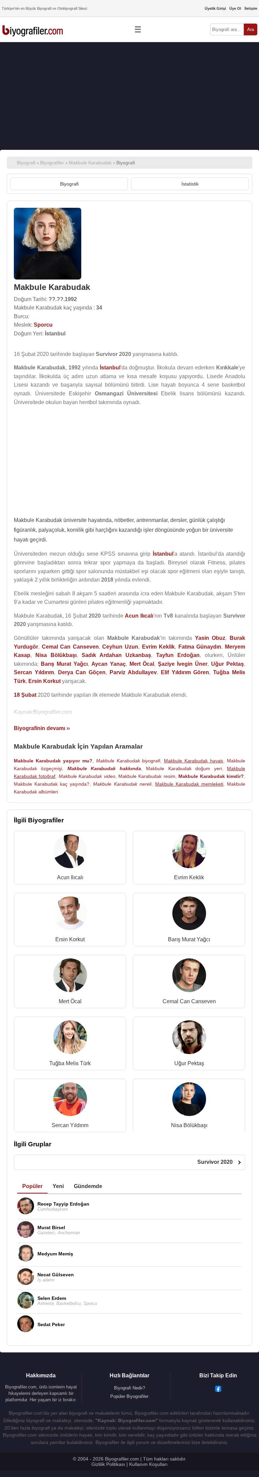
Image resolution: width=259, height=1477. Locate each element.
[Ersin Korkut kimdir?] (70, 914)
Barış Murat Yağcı (189, 939)
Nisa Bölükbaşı (189, 1125)
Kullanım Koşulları (148, 1464)
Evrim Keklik (189, 877)
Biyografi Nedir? (129, 1387)
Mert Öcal (70, 1001)
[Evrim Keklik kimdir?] (189, 852)
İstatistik (190, 184)
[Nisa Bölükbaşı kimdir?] (189, 1100)
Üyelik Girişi (215, 8)
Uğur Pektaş (189, 1063)
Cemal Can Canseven (189, 1001)
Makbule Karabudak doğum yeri (184, 768)
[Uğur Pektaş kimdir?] (189, 1038)
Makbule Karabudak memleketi (189, 784)
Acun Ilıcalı (70, 877)
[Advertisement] (129, 96)
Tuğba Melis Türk (70, 1063)
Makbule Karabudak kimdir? (211, 776)
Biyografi (69, 184)
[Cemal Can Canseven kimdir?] (189, 976)
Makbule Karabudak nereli (122, 784)
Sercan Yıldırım (70, 1125)
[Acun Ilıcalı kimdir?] (70, 852)
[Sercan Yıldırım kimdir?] (70, 1100)
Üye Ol (235, 8)
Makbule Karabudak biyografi (128, 760)
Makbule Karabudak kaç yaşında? (51, 784)
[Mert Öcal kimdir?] (70, 976)
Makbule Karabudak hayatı (193, 760)
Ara (250, 29)
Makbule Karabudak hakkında (104, 768)
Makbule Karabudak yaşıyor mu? (53, 760)
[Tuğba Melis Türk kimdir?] (70, 1038)
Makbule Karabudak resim (146, 776)
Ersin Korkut (70, 939)
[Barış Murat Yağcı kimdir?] (189, 914)
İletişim (250, 8)
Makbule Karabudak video (87, 776)
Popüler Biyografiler (129, 1396)
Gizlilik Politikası (108, 1464)
